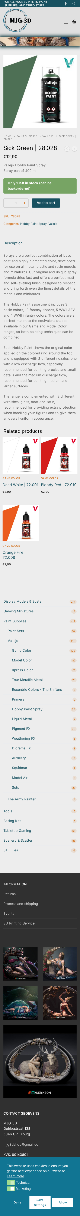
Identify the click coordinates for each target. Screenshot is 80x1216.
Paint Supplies (27, 136)
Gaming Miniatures (18, 611)
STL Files (10, 850)
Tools (7, 811)
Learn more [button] (15, 1176)
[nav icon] (66, 22)
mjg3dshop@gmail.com (22, 1144)
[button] (11, 1182)
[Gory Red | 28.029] (74, 149)
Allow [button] (63, 1202)
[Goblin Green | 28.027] (67, 149)
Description (13, 243)
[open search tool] (40, 41)
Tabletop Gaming (17, 830)
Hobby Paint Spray (33, 223)
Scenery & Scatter (17, 840)
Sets (15, 787)
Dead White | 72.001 (20, 485)
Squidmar (19, 768)
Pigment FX (21, 728)
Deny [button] (17, 1202)
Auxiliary (19, 758)
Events (8, 913)
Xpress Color (22, 670)
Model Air (20, 778)
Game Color (11, 478)
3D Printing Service (19, 923)
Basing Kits (12, 821)
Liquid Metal (22, 719)
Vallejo (48, 136)
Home (7, 136)
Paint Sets (16, 631)
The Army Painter (22, 799)
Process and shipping (20, 904)
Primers (18, 699)
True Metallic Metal (27, 680)
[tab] (13, 243)
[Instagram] (73, 3)
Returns (9, 894)
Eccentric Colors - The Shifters (37, 689)
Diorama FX (21, 748)
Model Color (22, 660)
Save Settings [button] (40, 1202)
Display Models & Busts (22, 601)
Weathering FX (23, 738)
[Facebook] (65, 3)
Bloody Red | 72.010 (59, 485)
